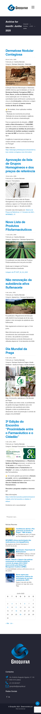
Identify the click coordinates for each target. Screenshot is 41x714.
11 (16, 607)
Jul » (11, 623)
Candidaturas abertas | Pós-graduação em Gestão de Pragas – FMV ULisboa (25, 530)
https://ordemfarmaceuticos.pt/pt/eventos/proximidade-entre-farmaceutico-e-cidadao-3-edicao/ (20, 499)
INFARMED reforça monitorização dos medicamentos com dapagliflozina (18, 541)
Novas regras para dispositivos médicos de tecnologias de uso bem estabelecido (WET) (24, 577)
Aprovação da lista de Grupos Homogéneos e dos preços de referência (20, 165)
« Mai (7, 623)
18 (16, 611)
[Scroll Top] (38, 704)
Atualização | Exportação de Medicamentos (25, 551)
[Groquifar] (17, 8)
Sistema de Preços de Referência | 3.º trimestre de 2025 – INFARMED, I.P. (20, 212)
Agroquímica (15, 239)
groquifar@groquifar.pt (17, 686)
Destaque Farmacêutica (19, 446)
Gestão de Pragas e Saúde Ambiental (23, 364)
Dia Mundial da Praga (16, 350)
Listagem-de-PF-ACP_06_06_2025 (17, 272)
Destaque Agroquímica (27, 239)
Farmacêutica (16, 181)
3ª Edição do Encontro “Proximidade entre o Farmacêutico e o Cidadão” (19, 429)
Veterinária (28, 64)
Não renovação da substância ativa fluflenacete (19, 283)
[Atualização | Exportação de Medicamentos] (10, 553)
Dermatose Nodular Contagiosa (19, 52)
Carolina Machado (19, 62)
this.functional (20, 709)
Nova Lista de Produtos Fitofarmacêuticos (19, 226)
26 (20, 614)
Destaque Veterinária (18, 64)
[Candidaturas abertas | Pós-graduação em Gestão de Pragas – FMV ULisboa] (10, 532)
